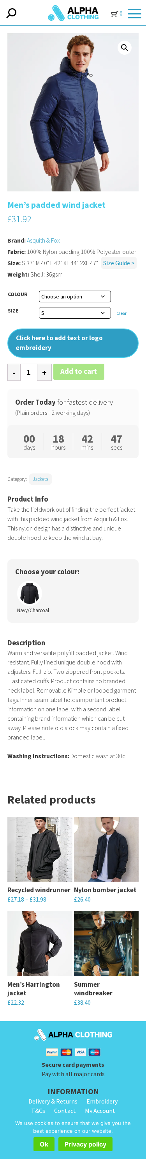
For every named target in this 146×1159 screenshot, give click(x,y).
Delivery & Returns (52, 1101)
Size (13, 310)
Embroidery (102, 1101)
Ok (44, 1144)
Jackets (40, 479)
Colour (18, 294)
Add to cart (78, 371)
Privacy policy (85, 1144)
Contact (65, 1110)
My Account (100, 1110)
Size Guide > (119, 263)
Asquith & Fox (43, 240)
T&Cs (38, 1110)
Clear (121, 313)
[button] (125, 48)
